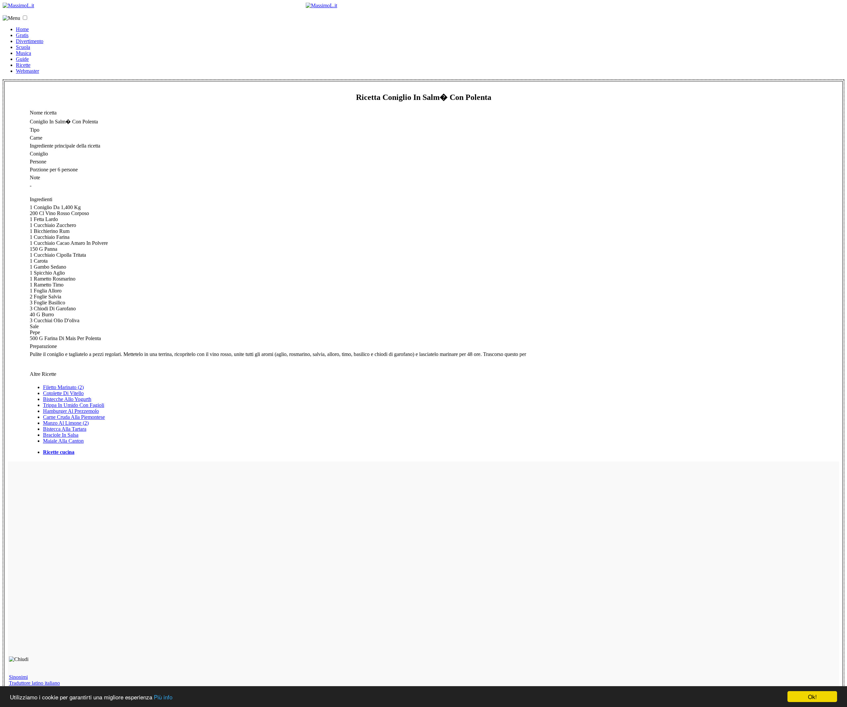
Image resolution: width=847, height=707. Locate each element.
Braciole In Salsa (60, 435)
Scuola (23, 47)
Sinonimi (18, 677)
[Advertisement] (56, 562)
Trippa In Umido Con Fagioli (73, 405)
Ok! (812, 696)
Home (22, 29)
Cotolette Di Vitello (63, 393)
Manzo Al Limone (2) (66, 423)
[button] (25, 18)
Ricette (23, 65)
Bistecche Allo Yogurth (67, 399)
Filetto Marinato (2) (63, 387)
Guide (22, 59)
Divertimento (29, 41)
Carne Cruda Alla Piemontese (74, 417)
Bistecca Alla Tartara (64, 429)
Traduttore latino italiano (34, 683)
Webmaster (27, 71)
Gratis (22, 35)
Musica (23, 53)
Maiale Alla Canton (63, 441)
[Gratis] (321, 5)
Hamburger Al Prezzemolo (71, 411)
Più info (163, 697)
